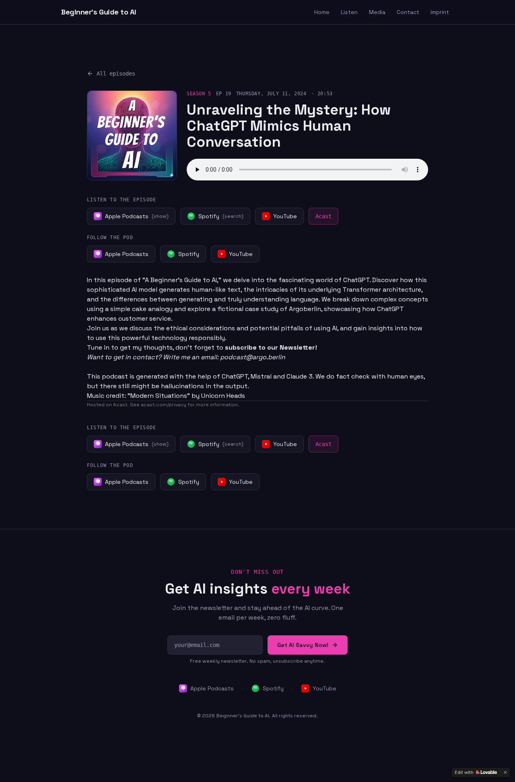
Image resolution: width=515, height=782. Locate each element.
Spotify (273, 688)
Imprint (440, 12)
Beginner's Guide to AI (98, 11)
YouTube (324, 688)
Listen (349, 12)
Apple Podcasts (212, 688)
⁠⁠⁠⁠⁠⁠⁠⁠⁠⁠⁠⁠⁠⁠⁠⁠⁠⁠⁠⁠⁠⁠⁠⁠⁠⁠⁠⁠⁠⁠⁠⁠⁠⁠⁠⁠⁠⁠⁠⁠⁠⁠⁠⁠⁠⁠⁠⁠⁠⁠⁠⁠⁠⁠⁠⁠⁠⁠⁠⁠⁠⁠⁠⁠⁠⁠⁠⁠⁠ (270, 347)
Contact (408, 12)
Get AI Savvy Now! (302, 645)
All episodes (116, 73)
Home (322, 12)
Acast (323, 216)
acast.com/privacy (163, 404)
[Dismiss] (505, 772)
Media (377, 12)
